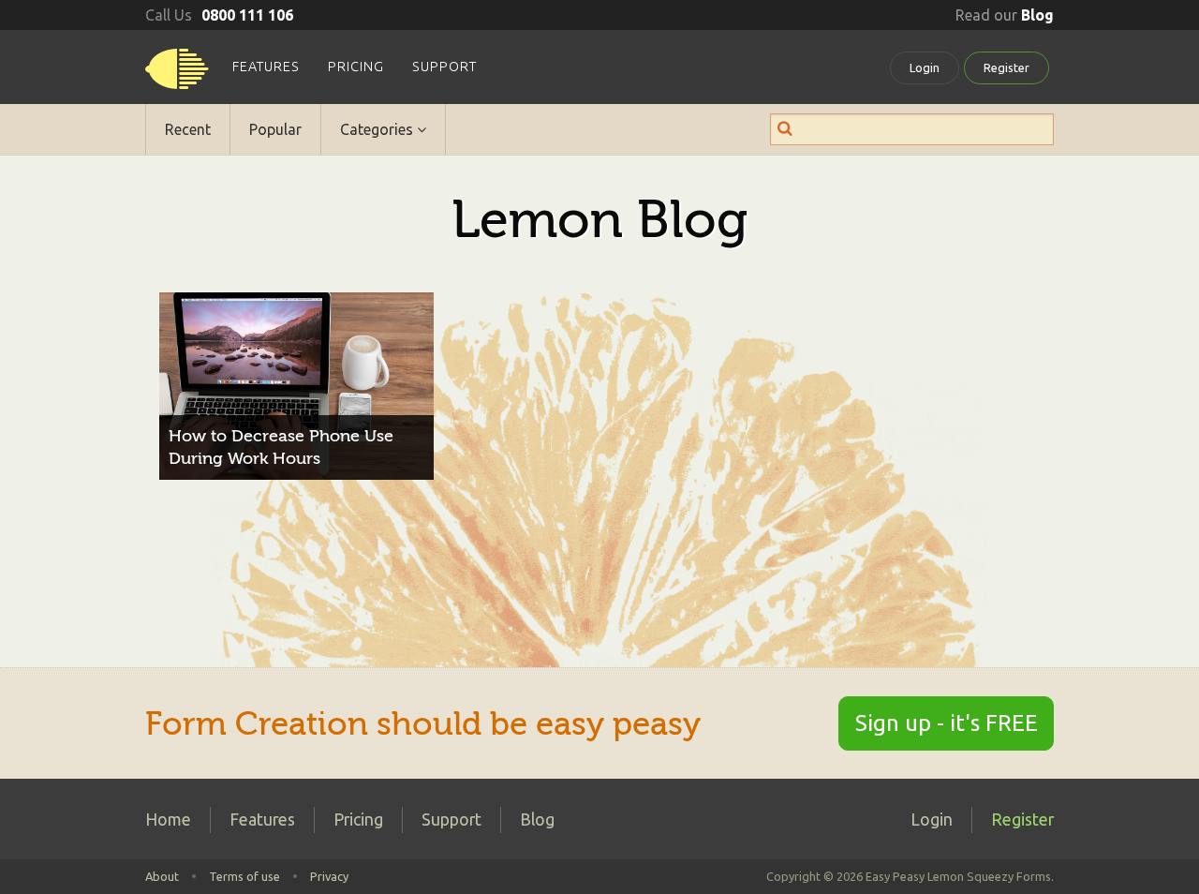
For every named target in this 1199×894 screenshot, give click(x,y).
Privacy (329, 876)
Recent (188, 129)
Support (444, 66)
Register (1006, 67)
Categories (378, 129)
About (162, 876)
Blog (537, 819)
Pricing (356, 66)
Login (925, 67)
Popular (275, 129)
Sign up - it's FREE (946, 723)
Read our (1004, 14)
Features (266, 66)
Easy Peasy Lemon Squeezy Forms (177, 75)
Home (168, 819)
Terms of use (244, 876)
